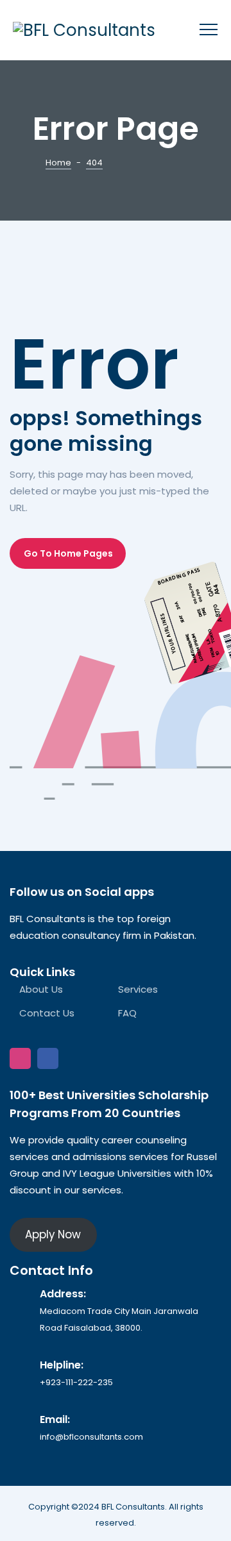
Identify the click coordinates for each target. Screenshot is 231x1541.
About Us (41, 989)
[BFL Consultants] (84, 30)
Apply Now (53, 1234)
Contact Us (46, 1013)
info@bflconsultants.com (91, 1437)
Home (58, 162)
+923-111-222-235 (76, 1382)
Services (138, 989)
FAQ (127, 1013)
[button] (68, 553)
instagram (20, 1058)
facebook (47, 1058)
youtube (75, 1058)
